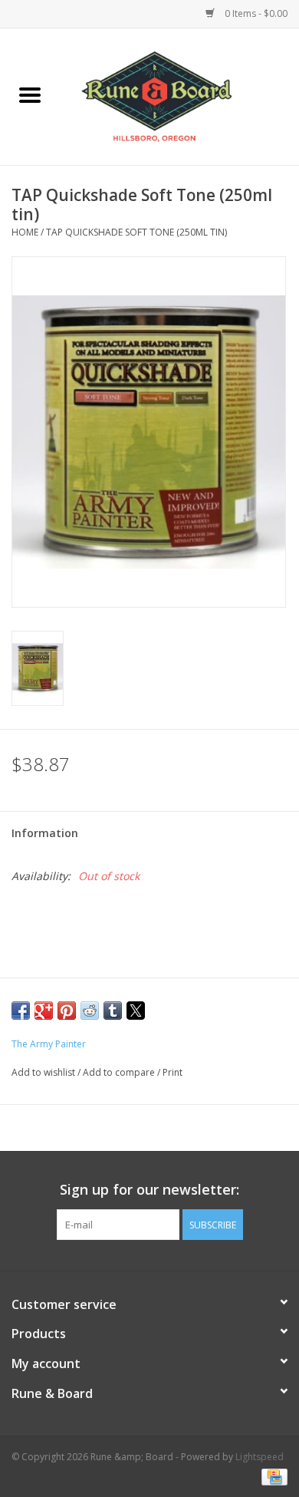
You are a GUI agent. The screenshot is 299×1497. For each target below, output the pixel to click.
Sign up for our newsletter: (149, 1190)
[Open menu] (30, 94)
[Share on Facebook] (21, 1010)
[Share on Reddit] (89, 1010)
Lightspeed (259, 1456)
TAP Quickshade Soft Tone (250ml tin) (136, 232)
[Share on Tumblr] (113, 1010)
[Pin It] (67, 1010)
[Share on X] (136, 1010)
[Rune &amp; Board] (179, 95)
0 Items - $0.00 (255, 13)
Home (25, 232)
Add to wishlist (44, 1072)
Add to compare (120, 1072)
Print (172, 1072)
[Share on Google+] (43, 1010)
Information (45, 833)
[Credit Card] (272, 1475)
